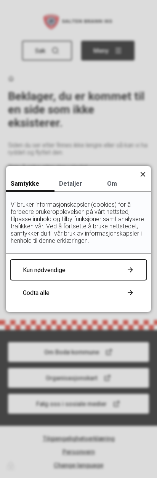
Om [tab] (112, 183)
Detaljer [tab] (70, 183)
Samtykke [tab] (25, 183)
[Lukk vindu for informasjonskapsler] (142, 174)
